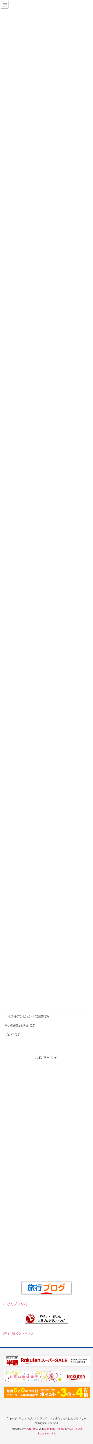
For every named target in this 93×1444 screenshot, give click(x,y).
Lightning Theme (54, 1428)
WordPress (31, 1428)
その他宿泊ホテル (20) (20, 1025)
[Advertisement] (46, 1106)
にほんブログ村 (15, 1304)
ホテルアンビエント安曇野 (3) (28, 1016)
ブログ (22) (12, 1034)
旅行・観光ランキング (18, 1333)
